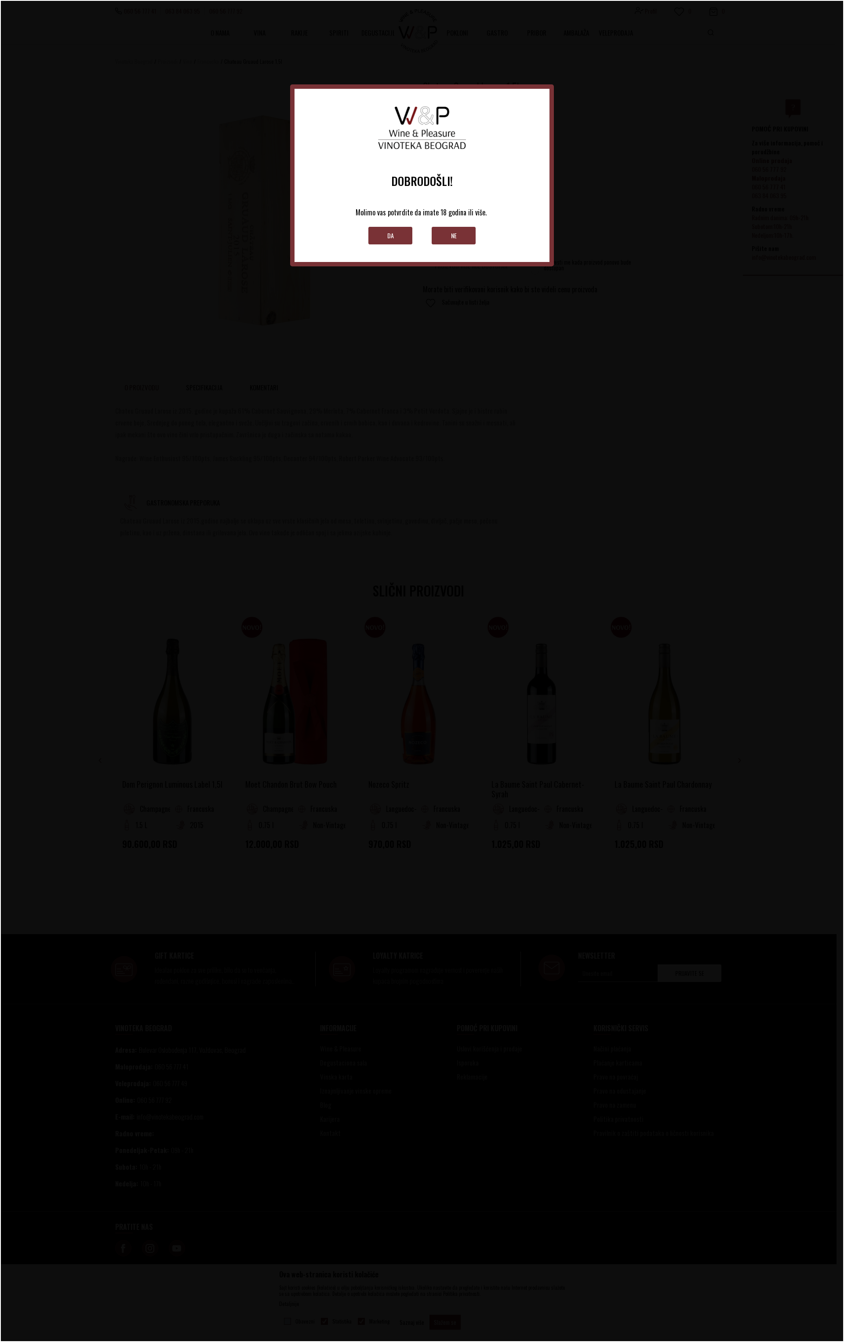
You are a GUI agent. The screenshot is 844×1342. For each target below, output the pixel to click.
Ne (454, 235)
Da (390, 235)
